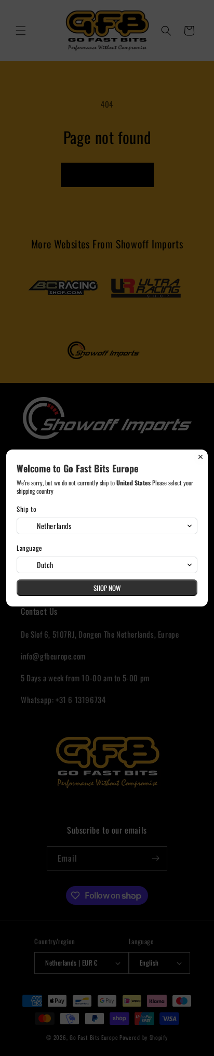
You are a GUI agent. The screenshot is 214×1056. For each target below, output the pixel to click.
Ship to (26, 509)
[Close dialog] (200, 457)
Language (29, 548)
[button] (107, 526)
